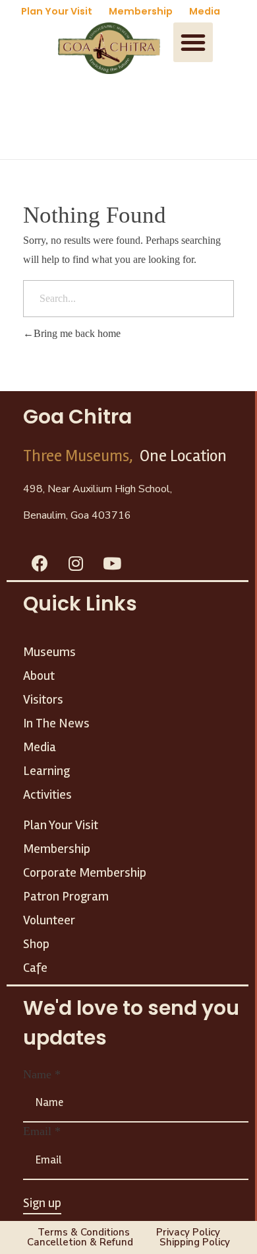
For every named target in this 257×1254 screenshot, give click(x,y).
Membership (141, 11)
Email (42, 1131)
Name (42, 1074)
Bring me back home (77, 333)
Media (204, 11)
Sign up (42, 1203)
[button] (193, 42)
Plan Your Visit (56, 11)
